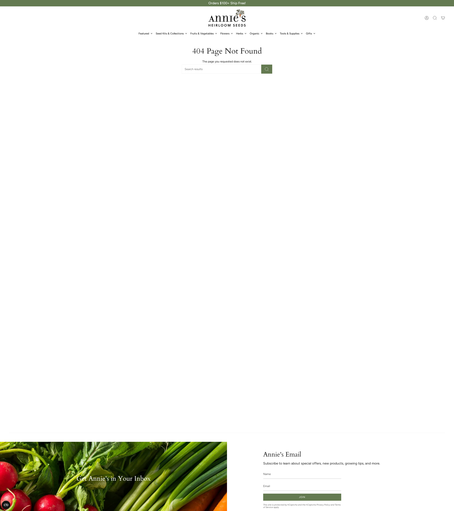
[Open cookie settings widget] (6, 505)
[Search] (266, 69)
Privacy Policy (323, 505)
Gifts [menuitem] (309, 33)
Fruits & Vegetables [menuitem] (202, 33)
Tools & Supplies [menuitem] (289, 33)
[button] (435, 18)
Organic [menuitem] (254, 33)
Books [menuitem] (269, 33)
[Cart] (443, 18)
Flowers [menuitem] (224, 33)
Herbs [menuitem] (239, 33)
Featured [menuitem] (144, 33)
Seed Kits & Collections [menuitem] (170, 33)
